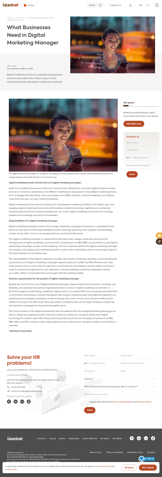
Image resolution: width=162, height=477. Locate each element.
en (140, 5)
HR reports (104, 438)
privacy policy (105, 466)
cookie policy (10, 469)
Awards (52, 438)
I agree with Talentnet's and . (120, 401)
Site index (151, 452)
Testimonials (73, 438)
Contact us (41, 438)
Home (9, 18)
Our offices (117, 438)
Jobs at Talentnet (89, 438)
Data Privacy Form (135, 452)
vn (147, 5)
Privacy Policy (144, 401)
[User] (130, 5)
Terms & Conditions (122, 401)
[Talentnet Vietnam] (11, 4)
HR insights (20, 18)
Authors (62, 438)
